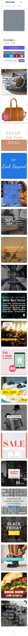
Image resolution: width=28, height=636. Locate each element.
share (14, 52)
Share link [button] (21, 60)
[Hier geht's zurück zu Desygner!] (10, 3)
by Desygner (6, 43)
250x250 (19, 6)
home (2, 6)
